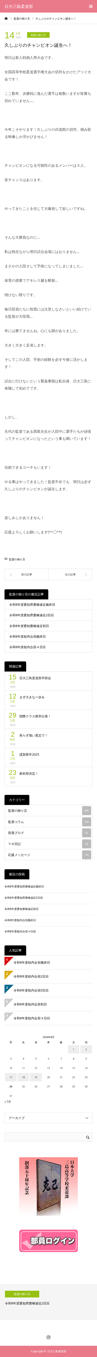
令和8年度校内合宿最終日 (27, 636)
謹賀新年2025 (29, 754)
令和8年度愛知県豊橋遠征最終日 (32, 604)
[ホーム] (6, 18)
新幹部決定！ (28, 773)
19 (36, 1077)
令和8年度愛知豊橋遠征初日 (29, 626)
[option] (48, 1302)
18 (23, 1077)
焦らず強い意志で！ (33, 735)
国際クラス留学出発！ (35, 716)
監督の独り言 (38, 35)
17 (10, 1077)
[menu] (90, 6)
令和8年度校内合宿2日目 (31, 976)
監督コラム (48, 822)
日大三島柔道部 (19, 6)
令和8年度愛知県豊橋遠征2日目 (31, 615)
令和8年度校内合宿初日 (32, 1004)
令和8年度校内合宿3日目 (31, 990)
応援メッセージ (48, 855)
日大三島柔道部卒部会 (35, 678)
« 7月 (8, 1102)
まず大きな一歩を (32, 697)
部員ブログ (48, 833)
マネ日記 (48, 844)
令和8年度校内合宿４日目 (27, 647)
